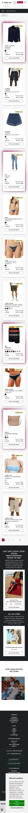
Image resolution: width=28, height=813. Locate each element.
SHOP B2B (14, 771)
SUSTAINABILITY (14, 720)
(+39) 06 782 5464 (17, 751)
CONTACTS (14, 741)
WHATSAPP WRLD (15, 763)
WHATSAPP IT (15, 759)
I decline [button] (17, 804)
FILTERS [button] (4, 15)
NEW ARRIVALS (11, 11)
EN (25, 2)
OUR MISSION (14, 719)
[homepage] (8, 2)
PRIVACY (14, 746)
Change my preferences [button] (17, 807)
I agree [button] (17, 801)
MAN (14, 728)
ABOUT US (14, 722)
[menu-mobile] (3, 2)
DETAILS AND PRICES (14, 58)
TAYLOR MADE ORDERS (14, 772)
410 (20, 540)
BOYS (14, 731)
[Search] (23, 6)
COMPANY (14, 717)
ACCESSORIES (14, 735)
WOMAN (14, 730)
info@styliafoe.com (16, 753)
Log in (15, 2)
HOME (3, 11)
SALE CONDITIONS (14, 744)
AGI (14, 733)
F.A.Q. (14, 743)
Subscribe (20, 2)
